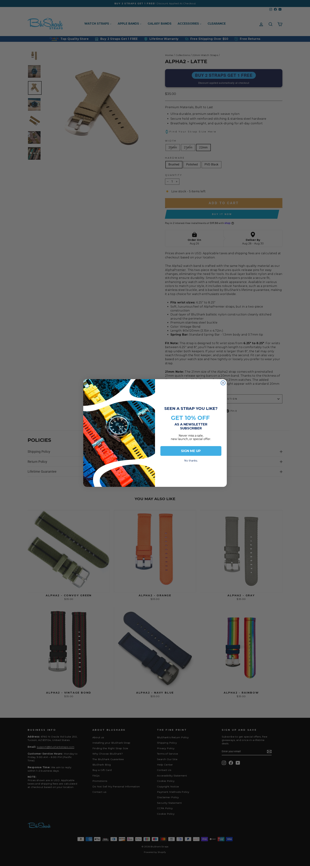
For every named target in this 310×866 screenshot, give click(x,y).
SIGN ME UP (191, 451)
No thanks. (191, 459)
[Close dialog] (223, 383)
